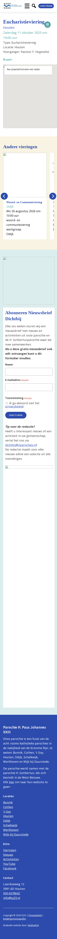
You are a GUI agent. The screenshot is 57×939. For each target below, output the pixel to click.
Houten (8, 816)
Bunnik (8, 802)
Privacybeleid (34, 915)
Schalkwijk (10, 825)
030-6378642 (11, 893)
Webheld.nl (33, 925)
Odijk (6, 821)
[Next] (52, 196)
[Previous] (4, 196)
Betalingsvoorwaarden (14, 918)
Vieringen (9, 850)
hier (11, 782)
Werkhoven (11, 830)
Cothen (8, 807)
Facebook (9, 868)
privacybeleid (14, 406)
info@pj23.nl (11, 898)
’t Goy (7, 811)
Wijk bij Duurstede (15, 834)
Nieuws (8, 855)
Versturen (15, 415)
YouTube (9, 864)
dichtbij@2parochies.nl (20, 445)
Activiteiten (11, 859)
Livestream (46, 6)
